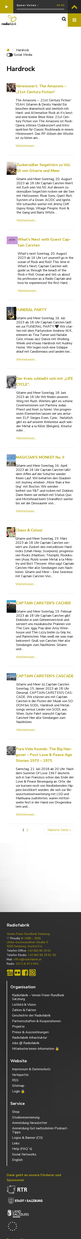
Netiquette (20, 1075)
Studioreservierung (25, 1117)
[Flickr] (17, 972)
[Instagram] (32, 972)
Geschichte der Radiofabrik (31, 1015)
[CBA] (10, 972)
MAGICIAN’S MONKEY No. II (40, 457)
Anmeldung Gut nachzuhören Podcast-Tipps (40, 1130)
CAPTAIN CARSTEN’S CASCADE (45, 676)
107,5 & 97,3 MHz (27, 964)
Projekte (18, 1026)
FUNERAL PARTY (31, 309)
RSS (15, 1080)
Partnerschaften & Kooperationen (36, 1021)
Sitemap (18, 1085)
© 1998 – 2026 (31, 938)
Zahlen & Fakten (24, 1010)
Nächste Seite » (59, 830)
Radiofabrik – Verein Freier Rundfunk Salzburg (38, 997)
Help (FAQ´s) (22, 1148)
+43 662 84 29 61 (39, 951)
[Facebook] (25, 972)
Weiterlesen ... (26, 146)
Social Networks (24, 1154)
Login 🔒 (18, 1091)
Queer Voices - (28, 5)
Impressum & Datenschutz (31, 1069)
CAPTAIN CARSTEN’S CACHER (43, 603)
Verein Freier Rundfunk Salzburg (28, 934)
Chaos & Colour (29, 530)
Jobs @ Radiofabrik (25, 1043)
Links (16, 1143)
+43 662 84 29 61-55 (42, 955)
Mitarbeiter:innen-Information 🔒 (35, 1048)
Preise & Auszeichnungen (30, 1032)
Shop (16, 1111)
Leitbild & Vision (24, 1004)
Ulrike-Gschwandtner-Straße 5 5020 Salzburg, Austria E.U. (27, 944)
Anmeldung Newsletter (29, 1123)
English (17, 1160)
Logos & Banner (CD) (27, 1137)
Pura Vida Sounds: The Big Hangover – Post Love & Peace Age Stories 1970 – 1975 (44, 754)
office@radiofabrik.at (27, 959)
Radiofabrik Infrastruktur (29, 1037)
